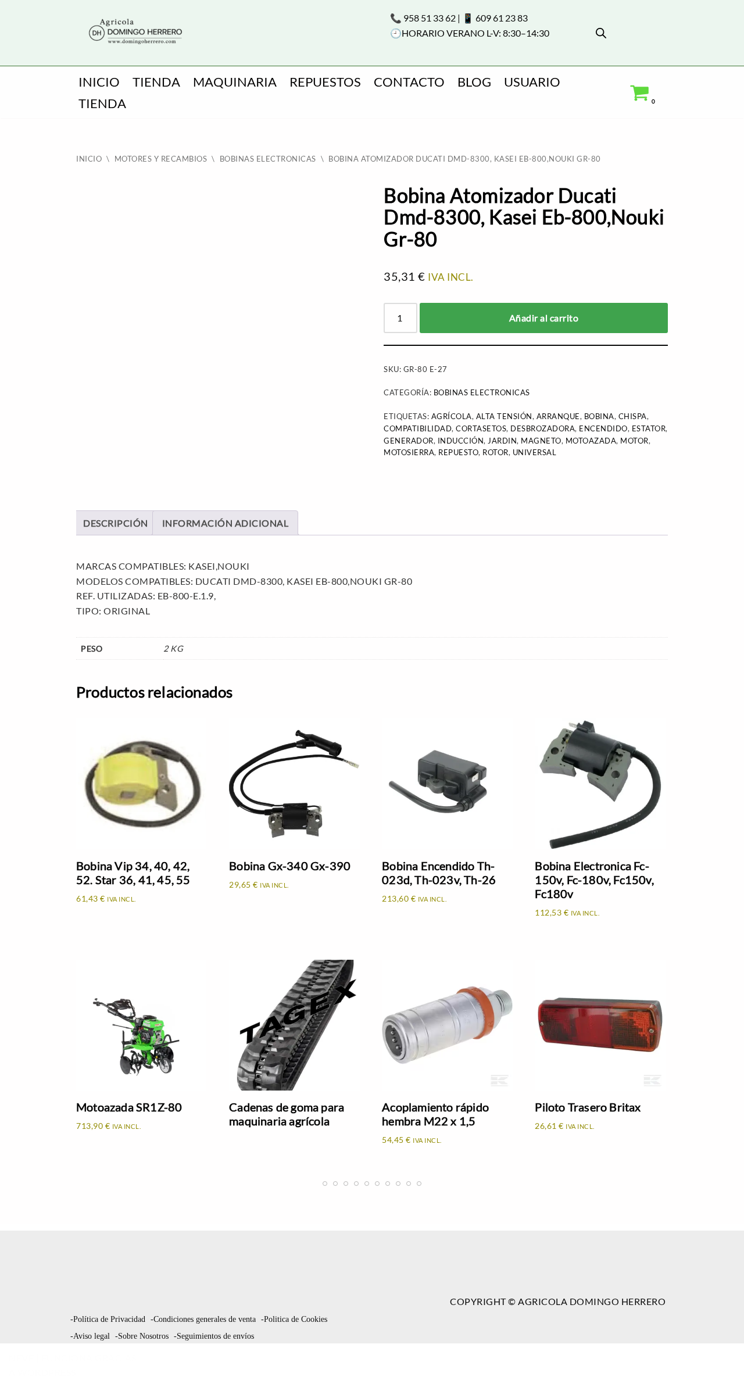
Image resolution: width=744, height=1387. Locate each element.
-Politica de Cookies (294, 1319)
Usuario (532, 82)
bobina (599, 416)
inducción (461, 440)
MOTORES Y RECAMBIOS (161, 158)
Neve (21, 1357)
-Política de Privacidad (107, 1319)
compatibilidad (418, 428)
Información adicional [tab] (225, 522)
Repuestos (325, 82)
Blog (474, 82)
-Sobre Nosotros (142, 1336)
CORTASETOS (481, 428)
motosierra (409, 452)
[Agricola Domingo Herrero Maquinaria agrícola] (134, 32)
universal (535, 452)
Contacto (409, 82)
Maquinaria (235, 82)
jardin (502, 440)
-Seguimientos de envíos (214, 1336)
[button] (715, 1355)
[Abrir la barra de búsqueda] (601, 33)
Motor (634, 440)
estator (649, 428)
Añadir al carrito (544, 317)
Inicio (99, 82)
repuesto (458, 452)
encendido (603, 428)
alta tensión (504, 416)
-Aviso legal (90, 1336)
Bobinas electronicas (268, 158)
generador (409, 440)
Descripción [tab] (115, 522)
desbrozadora (542, 428)
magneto (541, 440)
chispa (632, 416)
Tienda (156, 82)
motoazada (591, 440)
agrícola (451, 416)
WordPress (46, 1372)
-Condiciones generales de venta (203, 1319)
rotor (495, 452)
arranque (558, 416)
